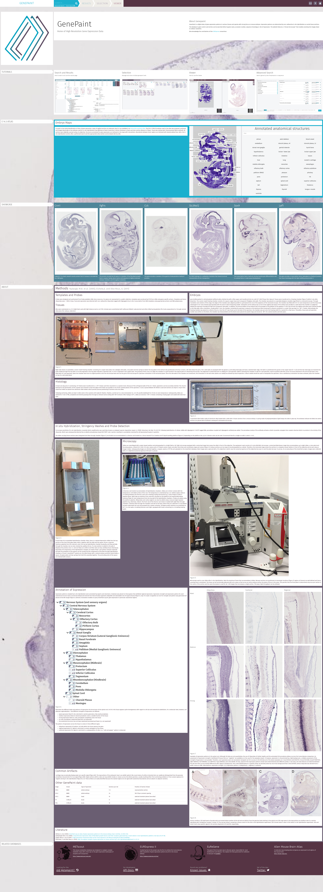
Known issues (198, 870)
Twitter (261, 870)
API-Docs (128, 870)
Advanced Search (59, 5)
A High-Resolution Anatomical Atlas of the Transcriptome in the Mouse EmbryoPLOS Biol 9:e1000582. (101, 837)
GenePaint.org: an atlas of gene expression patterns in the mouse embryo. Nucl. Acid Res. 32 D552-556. (98, 834)
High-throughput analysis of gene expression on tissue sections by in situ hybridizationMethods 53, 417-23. (108, 839)
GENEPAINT (26, 3)
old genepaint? (65, 870)
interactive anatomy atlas (138, 128)
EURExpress (216, 31)
